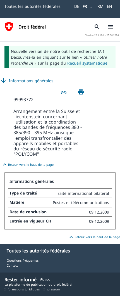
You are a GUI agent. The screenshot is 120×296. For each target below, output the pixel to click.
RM (100, 6)
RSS (45, 279)
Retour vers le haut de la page (27, 164)
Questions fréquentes (23, 260)
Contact (12, 265)
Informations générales (26, 80)
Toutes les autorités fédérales (32, 6)
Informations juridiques (22, 289)
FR (85, 6)
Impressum (52, 289)
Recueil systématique (87, 63)
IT (92, 6)
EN (109, 6)
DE (76, 6)
